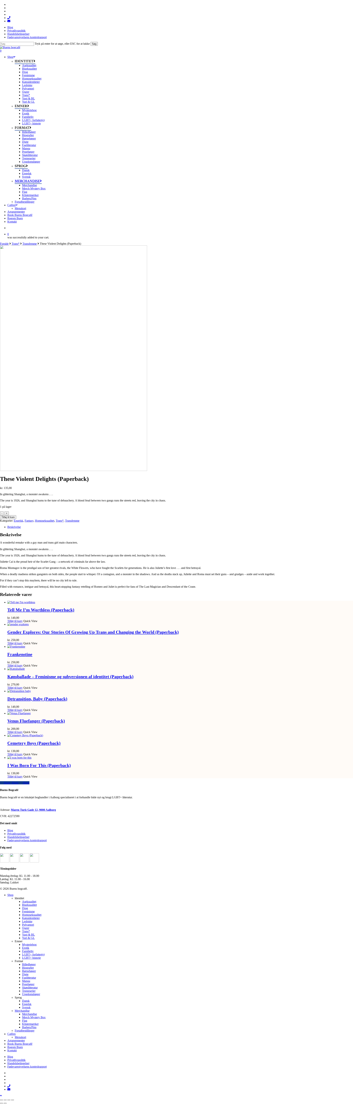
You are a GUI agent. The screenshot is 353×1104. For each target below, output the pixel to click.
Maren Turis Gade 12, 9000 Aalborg (33, 809)
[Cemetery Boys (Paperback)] (25, 735)
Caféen (11, 1033)
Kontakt (12, 1050)
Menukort (20, 1037)
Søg (94, 43)
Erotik (25, 947)
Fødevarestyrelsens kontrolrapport (27, 840)
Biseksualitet (29, 904)
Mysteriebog (29, 944)
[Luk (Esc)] (12, 1100)
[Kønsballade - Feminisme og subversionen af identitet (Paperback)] (16, 668)
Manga (26, 980)
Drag (25, 908)
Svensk (26, 1007)
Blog (10, 830)
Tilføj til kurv (8, 517)
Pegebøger (28, 984)
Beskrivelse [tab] (14, 526)
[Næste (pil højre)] (5, 1103)
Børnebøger (29, 971)
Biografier (28, 967)
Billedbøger (29, 964)
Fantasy (29, 520)
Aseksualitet (29, 901)
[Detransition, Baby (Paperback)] (19, 691)
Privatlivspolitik (16, 833)
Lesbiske (27, 921)
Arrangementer (16, 1040)
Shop (10, 894)
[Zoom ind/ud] (1, 1100)
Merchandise (22, 1010)
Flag (24, 1020)
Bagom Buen (15, 1047)
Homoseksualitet (44, 520)
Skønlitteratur (30, 987)
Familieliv (28, 951)
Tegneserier (28, 990)
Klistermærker (30, 1024)
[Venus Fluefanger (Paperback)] (19, 713)
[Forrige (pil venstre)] (1, 1103)
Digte (25, 974)
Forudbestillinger (24, 1030)
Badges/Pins (29, 1027)
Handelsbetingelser (18, 837)
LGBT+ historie (31, 957)
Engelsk (18, 520)
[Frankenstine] (16, 646)
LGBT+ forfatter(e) (33, 954)
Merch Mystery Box (34, 1017)
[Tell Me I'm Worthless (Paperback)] (21, 602)
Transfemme (29, 243)
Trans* (15, 243)
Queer (25, 928)
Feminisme (28, 911)
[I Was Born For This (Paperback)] (19, 757)
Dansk (26, 1000)
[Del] (8, 1100)
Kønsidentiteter (31, 918)
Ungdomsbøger (31, 994)
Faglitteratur (29, 977)
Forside (4, 243)
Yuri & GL (28, 937)
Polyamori (28, 924)
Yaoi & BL (28, 934)
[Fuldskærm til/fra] (5, 1100)
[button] (1, 1095)
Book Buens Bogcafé (19, 1043)
